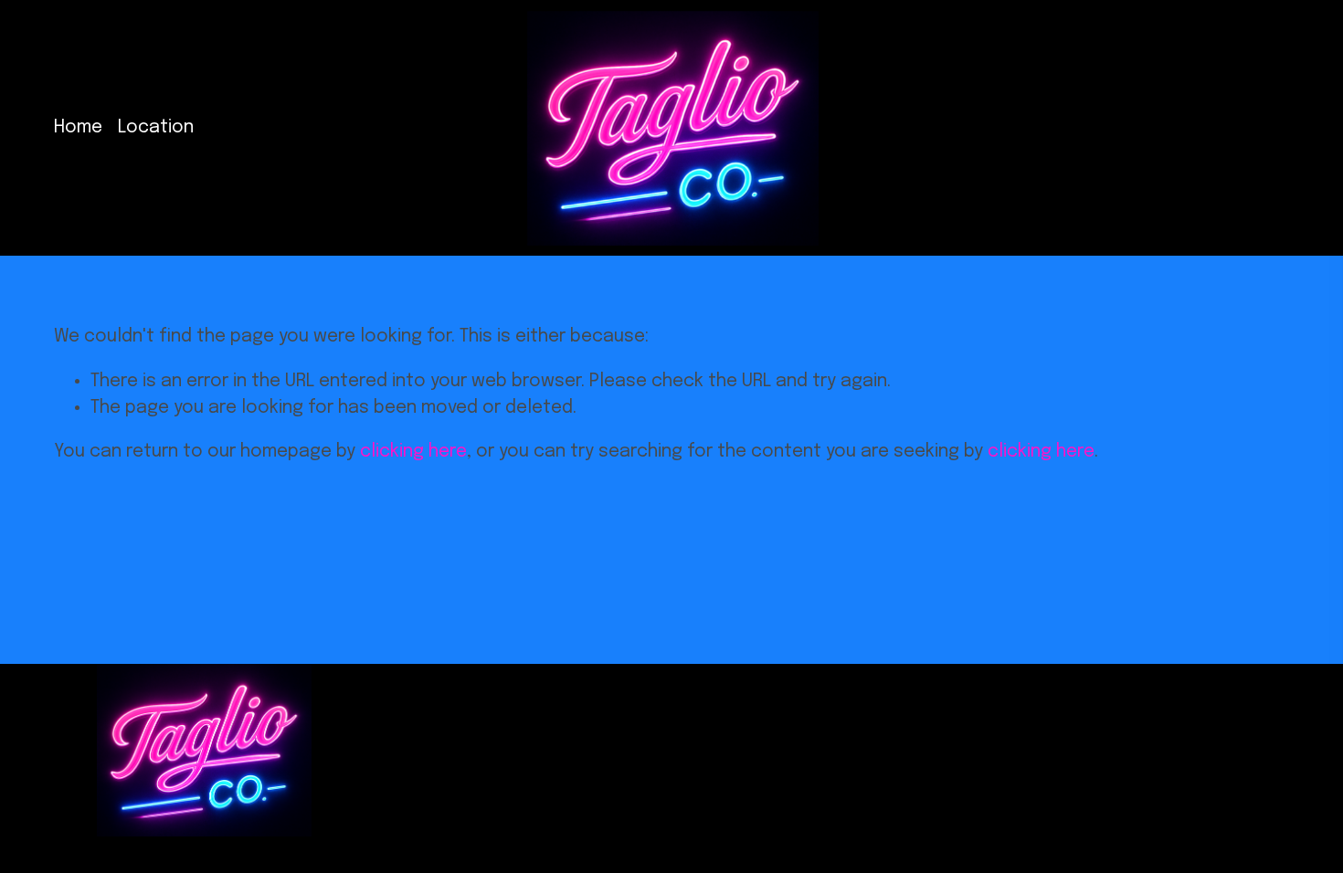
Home (78, 128)
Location (156, 128)
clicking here (413, 452)
